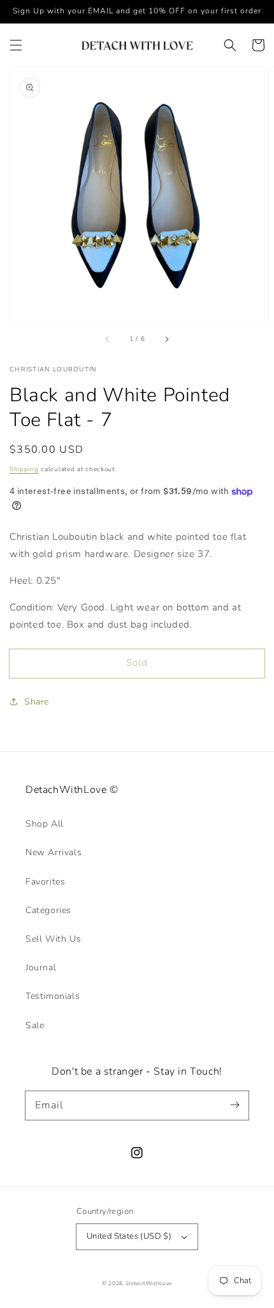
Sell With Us (53, 939)
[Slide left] (108, 339)
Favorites (45, 882)
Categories (48, 910)
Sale (34, 1025)
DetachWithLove (149, 1283)
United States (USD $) (129, 1236)
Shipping (24, 469)
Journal (40, 967)
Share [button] (36, 702)
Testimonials (52, 996)
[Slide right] (166, 339)
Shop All (44, 824)
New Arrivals (53, 852)
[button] (16, 45)
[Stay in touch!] (234, 1105)
